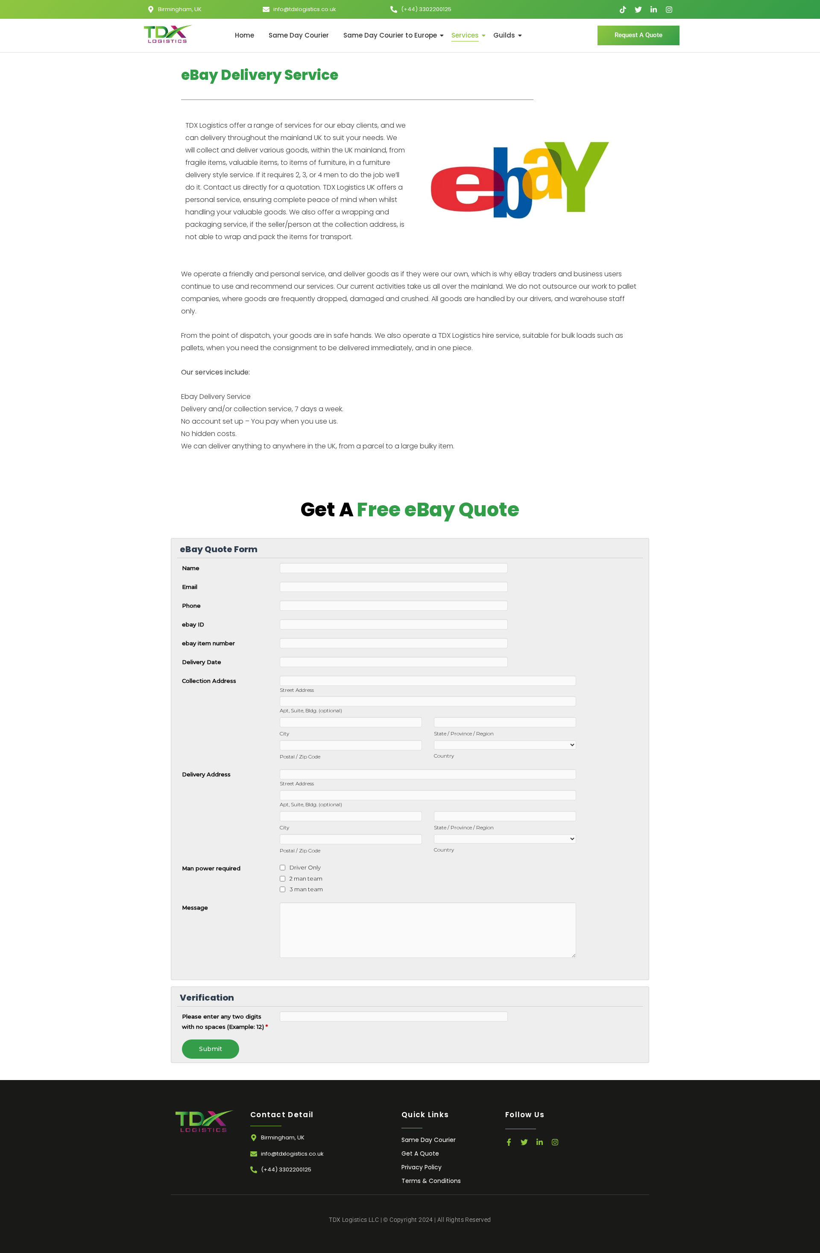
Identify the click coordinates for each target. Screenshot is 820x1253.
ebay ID (193, 624)
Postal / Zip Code (300, 757)
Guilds (504, 35)
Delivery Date (201, 662)
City (284, 734)
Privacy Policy (421, 1167)
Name (190, 568)
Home (244, 35)
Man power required (211, 868)
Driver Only (305, 867)
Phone (191, 605)
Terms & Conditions (431, 1181)
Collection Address (209, 680)
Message (195, 907)
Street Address (297, 690)
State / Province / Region (464, 734)
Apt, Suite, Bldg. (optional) (311, 711)
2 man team (306, 878)
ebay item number (208, 643)
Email (189, 586)
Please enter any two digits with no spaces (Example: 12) (225, 1021)
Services (465, 35)
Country (444, 756)
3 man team (306, 889)
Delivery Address (206, 774)
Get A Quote (420, 1153)
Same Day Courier (299, 35)
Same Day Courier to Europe (390, 35)
